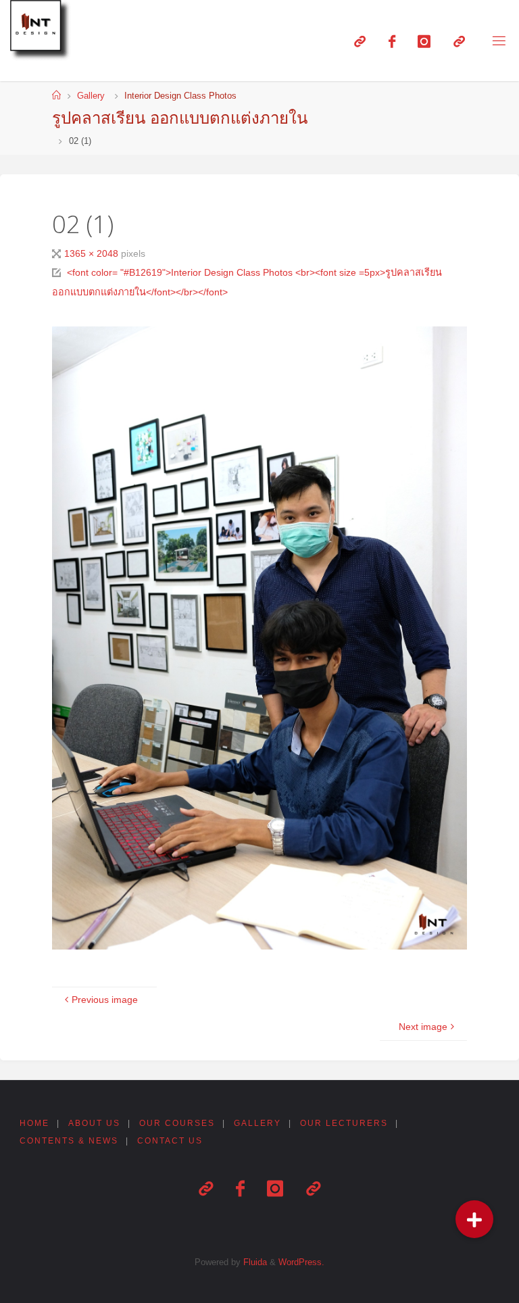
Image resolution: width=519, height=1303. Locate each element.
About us (94, 1123)
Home (34, 1123)
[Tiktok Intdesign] (459, 41)
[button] (474, 1219)
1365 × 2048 (92, 253)
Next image (423, 1026)
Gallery (91, 96)
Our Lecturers (344, 1123)
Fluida (254, 1262)
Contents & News (69, 1141)
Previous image (105, 999)
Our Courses (177, 1123)
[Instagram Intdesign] (424, 41)
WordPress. (301, 1262)
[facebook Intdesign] (392, 41)
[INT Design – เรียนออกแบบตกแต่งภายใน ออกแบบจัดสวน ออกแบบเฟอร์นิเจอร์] (42, 32)
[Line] (360, 41)
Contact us (170, 1141)
